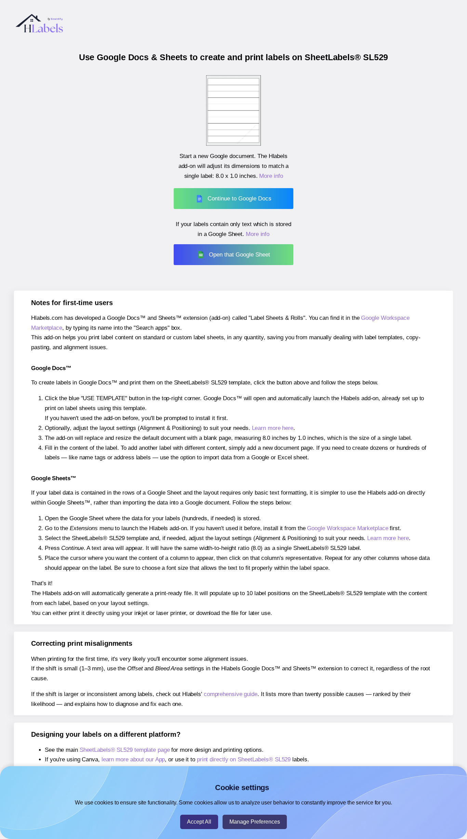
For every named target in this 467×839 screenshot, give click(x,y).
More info (271, 176)
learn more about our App (133, 759)
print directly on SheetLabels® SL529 (244, 759)
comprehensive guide (230, 694)
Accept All (199, 822)
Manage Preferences (254, 822)
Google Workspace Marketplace (347, 528)
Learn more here (273, 428)
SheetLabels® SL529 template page (125, 750)
